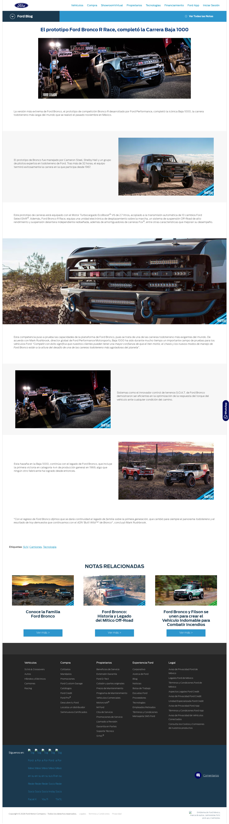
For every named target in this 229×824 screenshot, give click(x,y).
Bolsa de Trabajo (141, 688)
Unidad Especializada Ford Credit (186, 701)
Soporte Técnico (105, 731)
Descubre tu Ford (69, 702)
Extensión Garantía (106, 674)
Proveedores (139, 698)
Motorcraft (102, 702)
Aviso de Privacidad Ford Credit (185, 696)
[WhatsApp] (225, 411)
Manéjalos (66, 674)
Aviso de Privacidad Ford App (184, 706)
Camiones (35, 546)
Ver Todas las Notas (201, 16)
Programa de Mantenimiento (111, 693)
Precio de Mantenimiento (109, 688)
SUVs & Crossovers (34, 669)
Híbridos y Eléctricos (35, 679)
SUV (25, 546)
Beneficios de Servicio (107, 669)
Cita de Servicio (104, 712)
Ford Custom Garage (71, 683)
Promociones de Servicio (109, 717)
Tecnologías (139, 702)
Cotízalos (65, 669)
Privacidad (117, 814)
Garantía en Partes (106, 726)
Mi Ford (100, 707)
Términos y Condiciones (99, 814)
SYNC (100, 736)
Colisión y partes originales (110, 683)
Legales (82, 814)
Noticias (137, 683)
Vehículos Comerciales (108, 698)
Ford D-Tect (102, 679)
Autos (27, 674)
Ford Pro (65, 698)
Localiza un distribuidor (72, 707)
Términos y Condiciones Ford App (186, 710)
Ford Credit (66, 693)
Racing (28, 688)
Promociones (67, 679)
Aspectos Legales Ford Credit (184, 691)
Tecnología (49, 546)
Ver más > (43, 632)
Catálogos (66, 688)
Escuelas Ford (140, 693)
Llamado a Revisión (106, 721)
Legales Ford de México (181, 678)
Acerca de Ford (140, 674)
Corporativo (139, 669)
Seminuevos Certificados (73, 712)
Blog (135, 679)
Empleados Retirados (144, 707)
